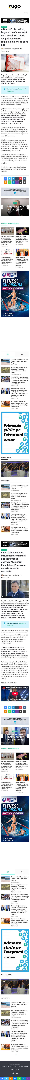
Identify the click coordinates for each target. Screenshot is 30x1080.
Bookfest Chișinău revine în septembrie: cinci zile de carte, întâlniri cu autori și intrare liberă (7, 260)
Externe (15, 203)
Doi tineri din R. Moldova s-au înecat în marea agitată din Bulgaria (19, 361)
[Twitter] (9, 178)
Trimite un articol (15, 1069)
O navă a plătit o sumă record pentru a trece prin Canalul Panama (15, 208)
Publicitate (20, 1066)
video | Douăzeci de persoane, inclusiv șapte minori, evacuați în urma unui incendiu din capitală (22, 239)
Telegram (21, 89)
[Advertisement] (15, 334)
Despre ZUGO (5, 1066)
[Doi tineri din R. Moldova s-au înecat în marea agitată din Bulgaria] (5, 362)
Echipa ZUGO (13, 1066)
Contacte (26, 1066)
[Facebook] (5, 178)
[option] (14, 7)
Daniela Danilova (7, 48)
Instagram (10, 91)
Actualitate (4, 26)
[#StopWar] (15, 7)
